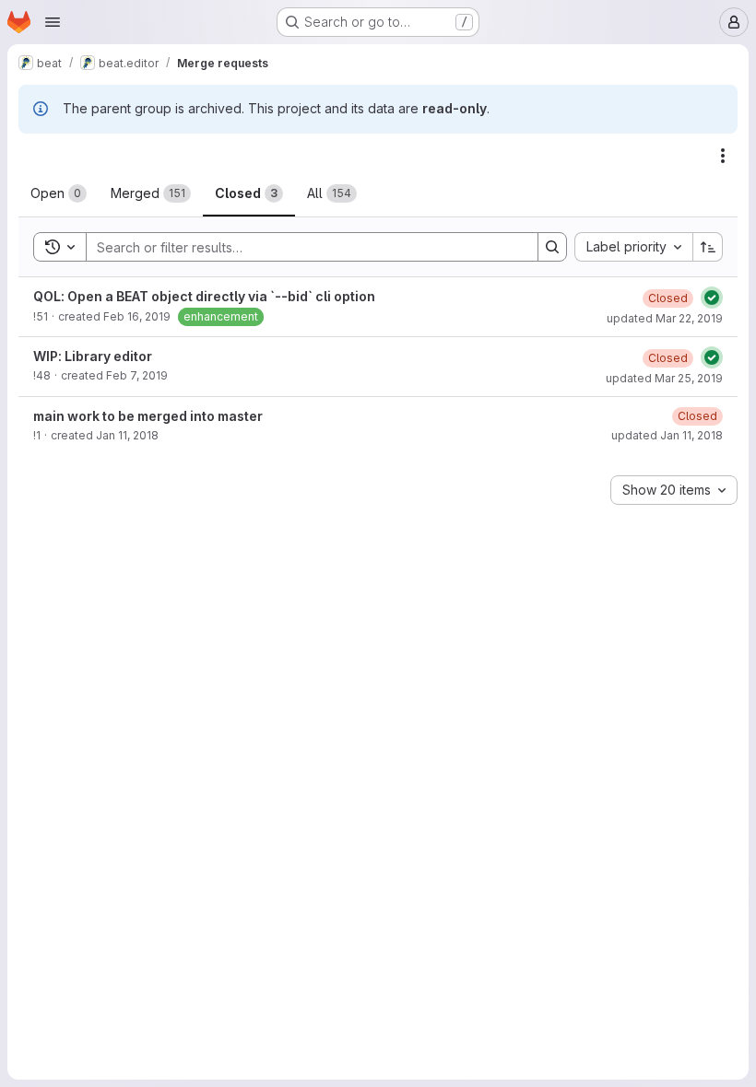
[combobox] (633, 247)
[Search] (552, 247)
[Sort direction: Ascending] (708, 247)
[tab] (58, 193)
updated (665, 318)
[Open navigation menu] (52, 22)
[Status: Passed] (712, 297)
